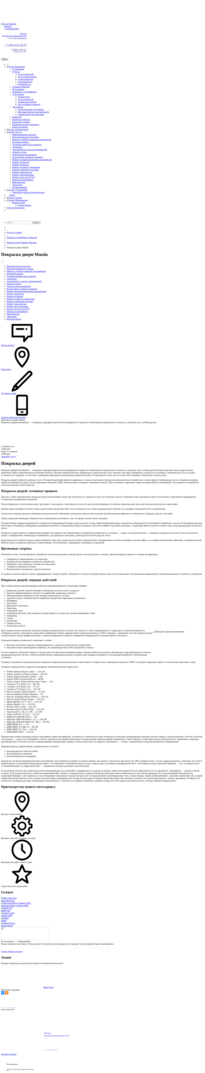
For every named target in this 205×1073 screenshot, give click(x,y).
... (7, 64)
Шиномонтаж (18, 182)
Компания (20, 67)
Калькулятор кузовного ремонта (27, 157)
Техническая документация (31, 114)
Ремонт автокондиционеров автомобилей (32, 160)
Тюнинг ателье (19, 152)
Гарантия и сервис (21, 122)
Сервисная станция (27, 102)
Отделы (16, 72)
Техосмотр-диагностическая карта (28, 192)
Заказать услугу (8, 456)
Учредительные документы (31, 109)
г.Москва (23, 34)
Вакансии (17, 117)
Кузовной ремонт (20, 142)
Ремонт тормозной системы (25, 170)
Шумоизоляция (19, 187)
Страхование (21, 190)
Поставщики (18, 89)
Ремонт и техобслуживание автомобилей (31, 139)
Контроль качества (21, 119)
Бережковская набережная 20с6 (14, 36)
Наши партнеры (20, 127)
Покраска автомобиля (22, 180)
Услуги (18, 132)
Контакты (20, 208)
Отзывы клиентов (20, 87)
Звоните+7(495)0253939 (11, 27)
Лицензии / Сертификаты (24, 92)
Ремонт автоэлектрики (23, 175)
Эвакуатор (17, 185)
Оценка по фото (8, 1054)
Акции (18, 198)
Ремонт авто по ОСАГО (23, 177)
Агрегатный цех (25, 79)
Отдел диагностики (27, 77)
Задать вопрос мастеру (12, 951)
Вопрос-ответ (18, 203)
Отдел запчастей (26, 74)
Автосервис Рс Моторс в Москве (79, 1000)
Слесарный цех (25, 82)
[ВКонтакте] (2, 993)
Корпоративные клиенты (24, 134)
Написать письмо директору (25, 124)
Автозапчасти (21, 129)
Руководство (24, 97)
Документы (17, 107)
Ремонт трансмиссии (22, 172)
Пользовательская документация (33, 112)
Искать (36, 222)
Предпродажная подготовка (25, 137)
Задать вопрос (24, 205)
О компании (18, 69)
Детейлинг (17, 147)
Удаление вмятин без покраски (27, 144)
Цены (12, 195)
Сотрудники (18, 94)
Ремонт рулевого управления (26, 167)
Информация (21, 200)
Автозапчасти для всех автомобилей (29, 149)
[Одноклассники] (6, 993)
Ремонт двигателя (20, 162)
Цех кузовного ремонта (29, 104)
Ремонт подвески (20, 165)
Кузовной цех (24, 84)
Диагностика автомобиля (24, 154)
